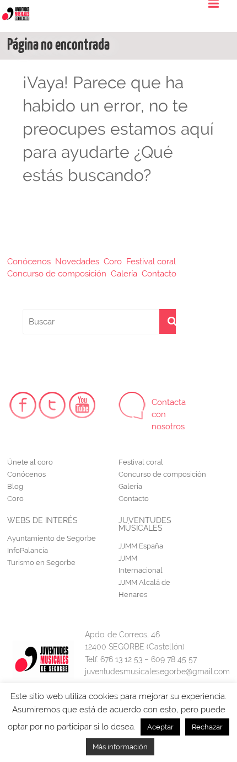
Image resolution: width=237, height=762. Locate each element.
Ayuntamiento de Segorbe (51, 538)
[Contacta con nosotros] (132, 405)
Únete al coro (30, 462)
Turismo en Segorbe (41, 562)
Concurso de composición (56, 274)
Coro (113, 262)
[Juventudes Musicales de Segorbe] (15, 11)
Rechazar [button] (207, 727)
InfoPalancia (27, 550)
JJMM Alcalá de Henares (144, 588)
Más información (120, 747)
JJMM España (140, 546)
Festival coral (151, 262)
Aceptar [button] (160, 727)
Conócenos (29, 262)
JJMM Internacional (140, 564)
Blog (15, 486)
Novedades (77, 262)
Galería (124, 274)
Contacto (159, 274)
